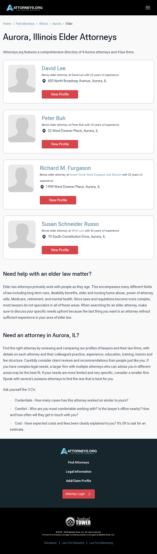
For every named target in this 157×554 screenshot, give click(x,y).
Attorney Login (75, 494)
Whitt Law (78, 230)
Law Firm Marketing (101, 542)
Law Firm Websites (73, 542)
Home (7, 24)
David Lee (54, 68)
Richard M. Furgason (65, 168)
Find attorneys (25, 24)
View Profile (60, 94)
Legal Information (78, 471)
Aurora (56, 24)
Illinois (43, 24)
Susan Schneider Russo (70, 224)
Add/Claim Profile (78, 481)
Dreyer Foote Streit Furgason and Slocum (96, 174)
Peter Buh (53, 118)
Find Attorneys (78, 462)
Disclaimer (50, 542)
